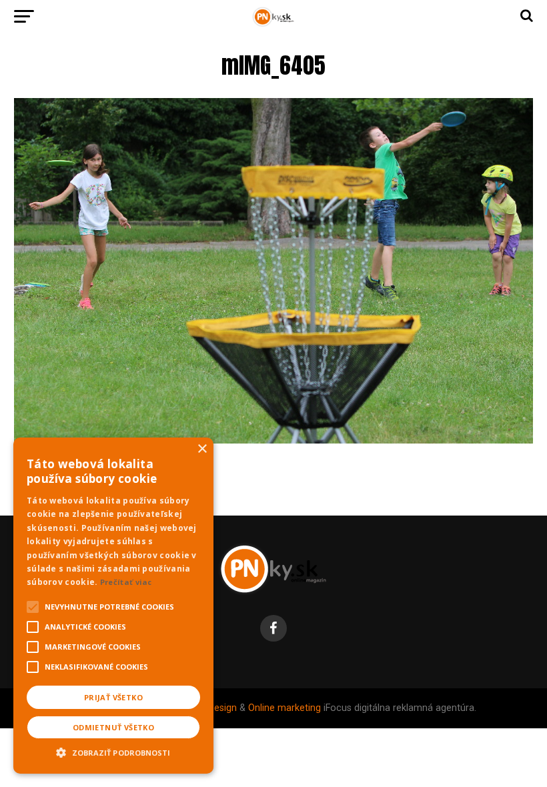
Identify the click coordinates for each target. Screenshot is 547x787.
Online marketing (284, 708)
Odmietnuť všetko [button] (113, 727)
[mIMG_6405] (273, 440)
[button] (113, 751)
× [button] (202, 449)
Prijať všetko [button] (113, 697)
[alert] (113, 606)
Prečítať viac (126, 582)
